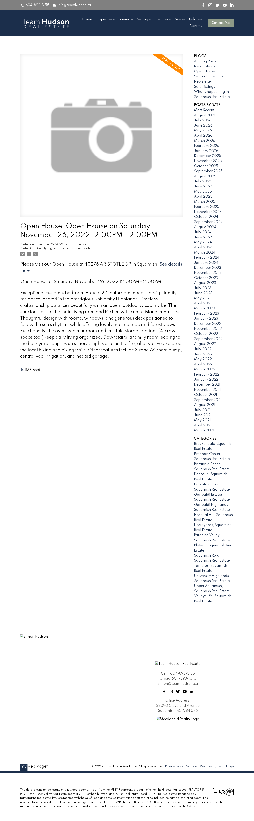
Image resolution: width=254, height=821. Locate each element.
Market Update (187, 19)
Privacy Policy (174, 766)
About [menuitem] (194, 26)
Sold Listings (204, 87)
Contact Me (221, 23)
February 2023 (206, 313)
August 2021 (204, 405)
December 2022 (207, 324)
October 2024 (206, 217)
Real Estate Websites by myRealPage (209, 766)
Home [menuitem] (87, 19)
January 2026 (206, 151)
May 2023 (203, 298)
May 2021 (202, 420)
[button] (34, 5)
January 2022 (206, 379)
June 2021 (203, 415)
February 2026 (206, 146)
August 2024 (205, 227)
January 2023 (206, 318)
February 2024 (206, 257)
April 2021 (202, 425)
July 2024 (202, 232)
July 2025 (202, 181)
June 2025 (203, 186)
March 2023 (204, 308)
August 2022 (205, 344)
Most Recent (204, 110)
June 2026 (203, 125)
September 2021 (208, 400)
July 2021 (202, 410)
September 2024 (208, 222)
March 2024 (204, 252)
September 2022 (208, 339)
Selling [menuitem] (142, 19)
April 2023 (203, 303)
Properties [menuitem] (103, 19)
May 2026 (203, 130)
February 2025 (206, 207)
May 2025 (203, 191)
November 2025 (208, 161)
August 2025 (205, 176)
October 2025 (206, 166)
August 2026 (205, 115)
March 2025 (204, 202)
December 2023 (207, 267)
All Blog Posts (205, 61)
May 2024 (203, 242)
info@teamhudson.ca (74, 5)
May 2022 (203, 359)
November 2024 (208, 212)
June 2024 (203, 237)
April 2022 (203, 364)
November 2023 (208, 273)
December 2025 (207, 156)
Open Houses (205, 71)
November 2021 (207, 390)
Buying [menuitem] (124, 19)
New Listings (204, 66)
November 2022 (208, 329)
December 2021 (207, 384)
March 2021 (204, 430)
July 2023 (202, 288)
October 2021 (205, 395)
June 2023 (203, 293)
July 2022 (202, 349)
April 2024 (203, 247)
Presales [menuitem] (161, 19)
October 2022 (206, 334)
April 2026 (203, 135)
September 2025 (208, 171)
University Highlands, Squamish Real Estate (62, 248)
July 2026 (202, 120)
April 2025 (203, 196)
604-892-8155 (37, 5)
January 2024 (206, 263)
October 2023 (206, 278)
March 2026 (204, 141)
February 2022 (206, 374)
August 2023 (205, 283)
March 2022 (204, 369)
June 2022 (203, 354)
